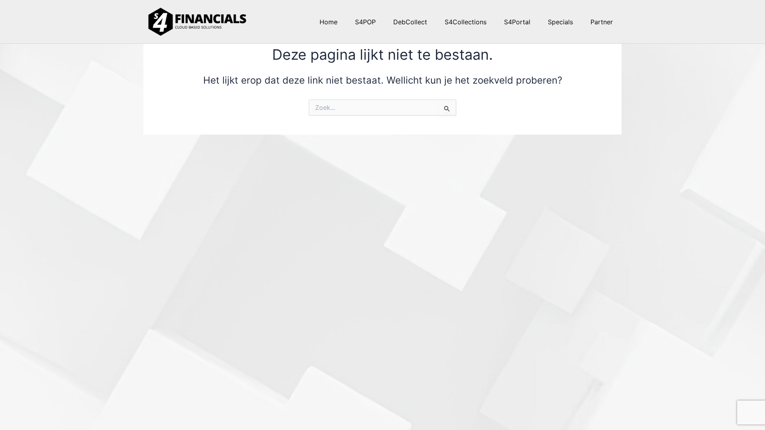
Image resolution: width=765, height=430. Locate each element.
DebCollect (410, 22)
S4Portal (517, 22)
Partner (601, 22)
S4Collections (465, 22)
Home (328, 22)
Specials (560, 22)
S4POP (365, 22)
